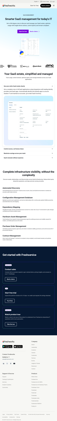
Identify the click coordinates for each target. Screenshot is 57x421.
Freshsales (34, 395)
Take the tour (11, 324)
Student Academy (6, 384)
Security (48, 414)
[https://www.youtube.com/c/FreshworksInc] (14, 363)
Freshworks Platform (36, 403)
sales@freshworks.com (8, 359)
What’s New (34, 376)
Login (53, 1)
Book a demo (46, 5)
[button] (28, 86)
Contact (33, 368)
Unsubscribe (12, 417)
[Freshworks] (14, 342)
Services (4, 382)
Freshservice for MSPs (36, 382)
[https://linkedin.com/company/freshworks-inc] (3, 363)
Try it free (10, 301)
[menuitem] (36, 1)
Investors (33, 350)
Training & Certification (7, 379)
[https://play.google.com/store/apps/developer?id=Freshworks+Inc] (7, 347)
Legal (3, 414)
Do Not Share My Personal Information (36, 414)
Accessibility (5, 417)
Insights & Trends (35, 363)
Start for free (23, 31)
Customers (34, 355)
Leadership (34, 347)
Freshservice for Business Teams (39, 384)
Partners (33, 358)
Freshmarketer (35, 400)
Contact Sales (45, 1)
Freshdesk (34, 390)
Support (4, 376)
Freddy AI (33, 406)
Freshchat (33, 392)
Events (33, 360)
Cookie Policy (24, 414)
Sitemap (18, 417)
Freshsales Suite (35, 398)
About (32, 344)
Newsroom (34, 366)
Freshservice (34, 379)
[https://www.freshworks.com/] (8, 6)
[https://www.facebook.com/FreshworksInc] (11, 363)
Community (5, 387)
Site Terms (16, 414)
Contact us (5, 357)
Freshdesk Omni (35, 387)
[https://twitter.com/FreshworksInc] (7, 363)
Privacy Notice (9, 414)
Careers (33, 352)
